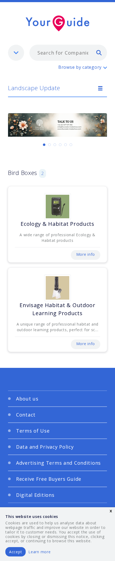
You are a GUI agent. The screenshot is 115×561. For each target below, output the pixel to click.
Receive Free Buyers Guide (48, 479)
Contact (26, 414)
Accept (15, 551)
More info (85, 254)
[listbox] (16, 53)
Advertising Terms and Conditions (58, 463)
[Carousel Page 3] (54, 144)
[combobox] (68, 53)
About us (27, 398)
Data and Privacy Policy (45, 447)
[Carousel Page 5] (65, 144)
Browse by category (80, 67)
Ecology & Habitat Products (57, 223)
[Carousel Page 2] (49, 144)
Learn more (39, 551)
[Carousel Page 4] (60, 144)
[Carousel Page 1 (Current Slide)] (44, 144)
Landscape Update (34, 88)
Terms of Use (33, 431)
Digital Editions (35, 495)
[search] (99, 52)
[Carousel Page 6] (71, 144)
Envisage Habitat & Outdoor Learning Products (57, 309)
